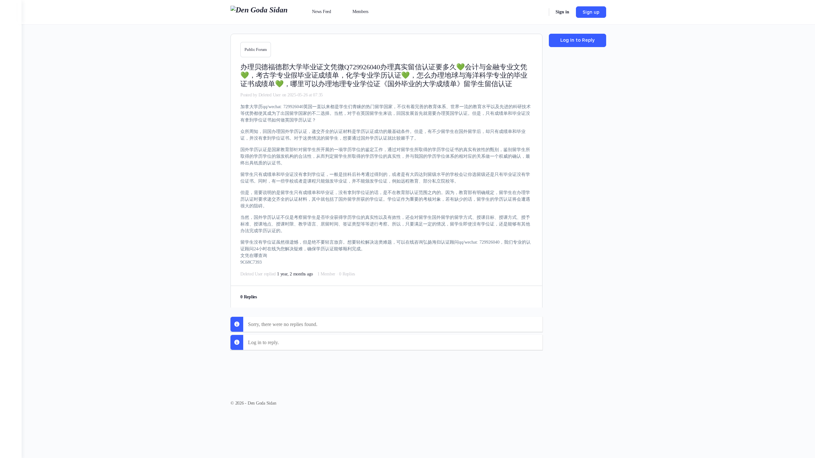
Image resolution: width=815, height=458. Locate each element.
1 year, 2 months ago (295, 274)
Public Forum (255, 49)
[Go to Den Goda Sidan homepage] (258, 11)
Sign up (591, 12)
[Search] (540, 12)
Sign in (562, 12)
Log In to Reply (577, 40)
